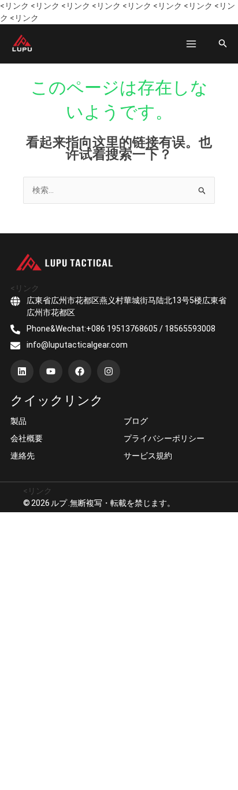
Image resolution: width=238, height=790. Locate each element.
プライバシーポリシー (164, 438)
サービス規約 (148, 455)
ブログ (136, 421)
